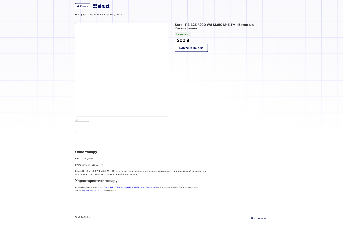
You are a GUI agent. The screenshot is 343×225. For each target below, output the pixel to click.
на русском (260, 218)
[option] (121, 70)
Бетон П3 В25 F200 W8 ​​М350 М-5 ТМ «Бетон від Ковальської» (130, 187)
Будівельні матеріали (101, 14)
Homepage (80, 14)
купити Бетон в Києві (92, 190)
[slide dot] (82, 126)
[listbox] (121, 70)
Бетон (120, 14)
